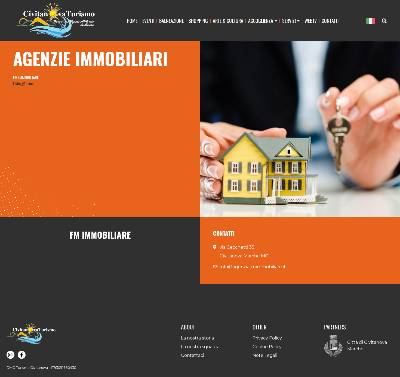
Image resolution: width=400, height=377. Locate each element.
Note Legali (265, 355)
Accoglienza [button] (260, 20)
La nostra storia (197, 338)
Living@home (23, 83)
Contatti (330, 20)
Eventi (148, 20)
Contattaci (192, 355)
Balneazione (171, 20)
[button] (10, 355)
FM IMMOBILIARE (26, 77)
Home (132, 20)
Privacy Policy (267, 338)
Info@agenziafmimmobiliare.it (253, 266)
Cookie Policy (267, 346)
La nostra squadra (200, 346)
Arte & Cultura (228, 20)
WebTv (310, 20)
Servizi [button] (289, 20)
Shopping (198, 20)
